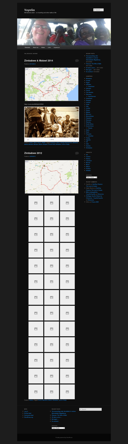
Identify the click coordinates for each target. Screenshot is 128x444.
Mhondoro (45, 400)
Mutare (41, 144)
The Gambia (89, 92)
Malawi (26, 144)
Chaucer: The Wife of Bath (93, 64)
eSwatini (88, 84)
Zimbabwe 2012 (33, 153)
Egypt (87, 82)
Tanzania (88, 134)
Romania (88, 120)
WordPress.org (28, 417)
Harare (40, 400)
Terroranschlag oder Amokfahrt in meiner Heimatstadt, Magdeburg (93, 58)
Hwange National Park (66, 142)
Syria (87, 132)
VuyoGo (29, 10)
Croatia (88, 80)
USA (87, 144)
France (88, 90)
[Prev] (28, 139)
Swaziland (91, 86)
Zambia (88, 146)
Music (35, 142)
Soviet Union (90, 126)
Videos (43, 47)
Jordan (88, 108)
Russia (90, 128)
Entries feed (27, 413)
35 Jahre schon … (91, 68)
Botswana (89, 78)
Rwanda (88, 122)
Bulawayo (53, 142)
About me (35, 47)
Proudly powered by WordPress (64, 437)
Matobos (30, 144)
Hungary (88, 100)
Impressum (57, 47)
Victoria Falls (51, 144)
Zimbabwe (58, 144)
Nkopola (45, 144)
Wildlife (44, 142)
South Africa (89, 124)
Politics (88, 168)
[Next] (75, 139)
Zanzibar (90, 136)
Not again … (89, 70)
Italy (87, 106)
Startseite (27, 47)
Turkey (88, 138)
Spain (87, 130)
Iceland (88, 102)
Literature (89, 160)
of (52, 139)
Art (87, 154)
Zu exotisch (89, 72)
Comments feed (28, 415)
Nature (39, 142)
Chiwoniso (101, 194)
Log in (26, 411)
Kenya (88, 110)
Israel (87, 104)
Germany (88, 94)
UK (87, 142)
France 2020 (95, 202)
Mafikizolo (75, 142)
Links (49, 47)
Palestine (88, 118)
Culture (88, 156)
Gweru (58, 142)
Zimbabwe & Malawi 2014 (38, 60)
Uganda (88, 140)
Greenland (89, 98)
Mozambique (90, 116)
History (88, 159)
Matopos (36, 144)
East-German (92, 96)
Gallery (31, 142)
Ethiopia (88, 88)
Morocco (88, 114)
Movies (88, 162)
